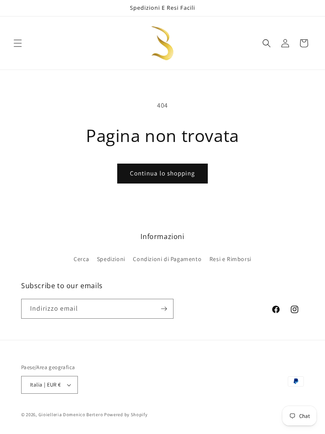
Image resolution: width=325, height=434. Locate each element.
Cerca (81, 259)
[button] (17, 43)
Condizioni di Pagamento (167, 259)
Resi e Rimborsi (230, 259)
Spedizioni (111, 259)
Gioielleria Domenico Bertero (71, 414)
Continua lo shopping (162, 173)
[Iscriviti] (163, 309)
